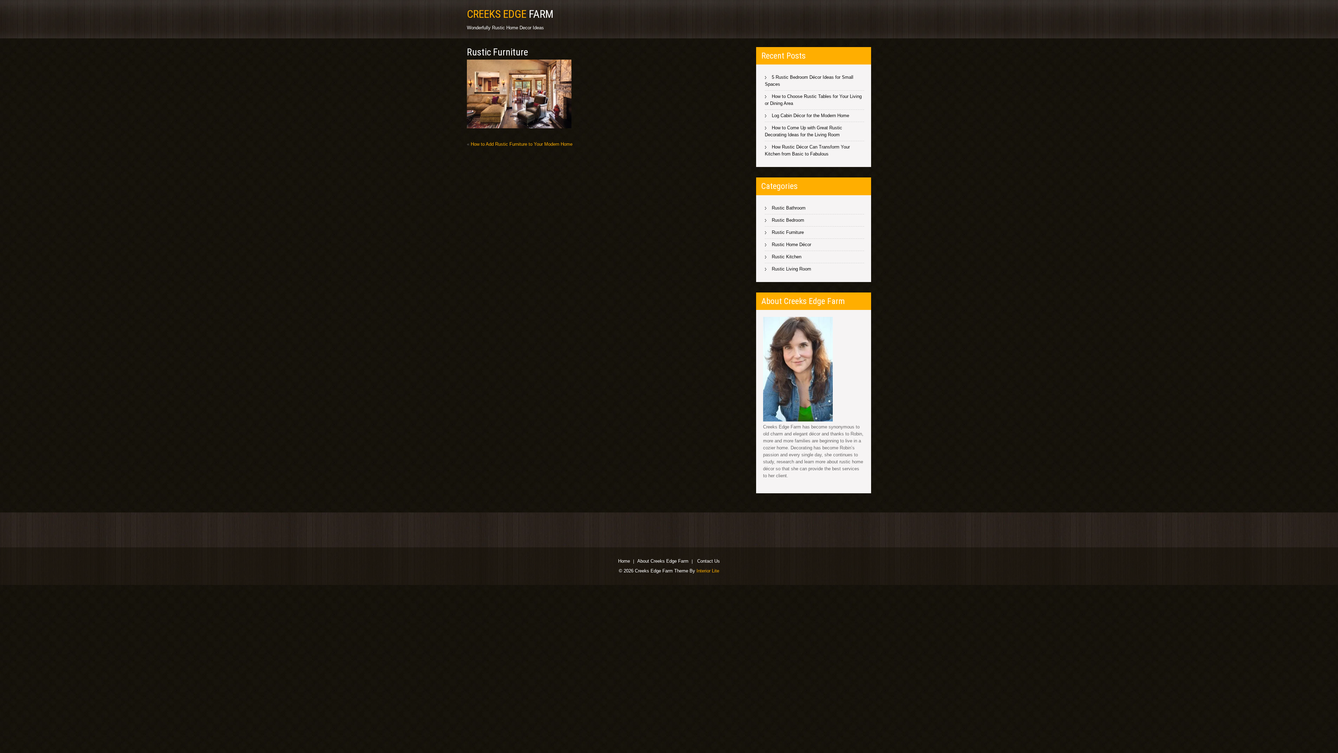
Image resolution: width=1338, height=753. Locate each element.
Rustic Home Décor (791, 244)
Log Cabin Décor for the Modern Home (810, 115)
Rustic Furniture (788, 232)
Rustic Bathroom (789, 208)
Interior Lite (708, 570)
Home (624, 562)
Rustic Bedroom (788, 220)
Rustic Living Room (791, 269)
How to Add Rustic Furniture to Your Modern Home (521, 144)
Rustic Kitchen (786, 256)
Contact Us (708, 562)
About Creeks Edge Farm (663, 562)
